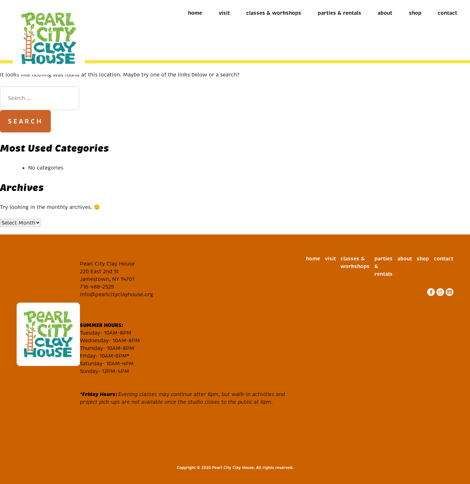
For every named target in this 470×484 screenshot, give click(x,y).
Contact (447, 13)
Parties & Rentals (339, 13)
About (385, 13)
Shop (415, 13)
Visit (224, 13)
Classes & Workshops (273, 13)
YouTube (448, 292)
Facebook (430, 292)
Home (195, 13)
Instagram (439, 292)
